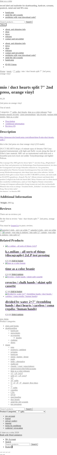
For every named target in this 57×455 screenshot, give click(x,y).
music (9, 71)
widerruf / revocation (14, 428)
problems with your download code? (20, 17)
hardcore (14, 354)
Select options (17, 274)
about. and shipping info (15, 29)
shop (7, 32)
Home (2, 71)
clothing (14, 340)
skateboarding (11, 328)
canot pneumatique (28, 114)
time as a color (6, 1)
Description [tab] (10, 121)
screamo (14, 352)
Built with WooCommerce (11, 435)
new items (4, 319)
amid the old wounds (14, 15)
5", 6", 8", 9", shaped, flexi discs (24, 383)
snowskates (15, 333)
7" (12, 385)
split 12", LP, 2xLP (19, 376)
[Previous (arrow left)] (1, 454)
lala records (41, 114)
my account (10, 416)
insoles (19, 338)
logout (8, 418)
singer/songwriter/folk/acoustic (23, 369)
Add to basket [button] (17, 261)
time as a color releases (37, 112)
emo (12, 347)
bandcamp (9, 12)
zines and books (12, 326)
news (7, 34)
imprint (8, 423)
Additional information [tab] (14, 124)
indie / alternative (18, 361)
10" (12, 378)
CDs (12, 392)
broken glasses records (9, 114)
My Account (10, 439)
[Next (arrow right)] (4, 454)
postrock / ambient (18, 350)
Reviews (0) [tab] (10, 126)
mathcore (14, 364)
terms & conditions (13, 426)
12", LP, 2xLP (17, 373)
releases (8, 36)
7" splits (16, 71)
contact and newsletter (14, 39)
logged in (15, 225)
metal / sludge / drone (19, 357)
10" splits (14, 380)
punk (13, 359)
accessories (15, 335)
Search (29, 22)
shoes (13, 342)
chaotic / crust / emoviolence (22, 366)
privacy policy (11, 421)
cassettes (14, 390)
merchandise (16, 397)
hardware (14, 331)
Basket (9, 447)
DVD (13, 395)
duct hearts (22, 112)
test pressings (16, 404)
